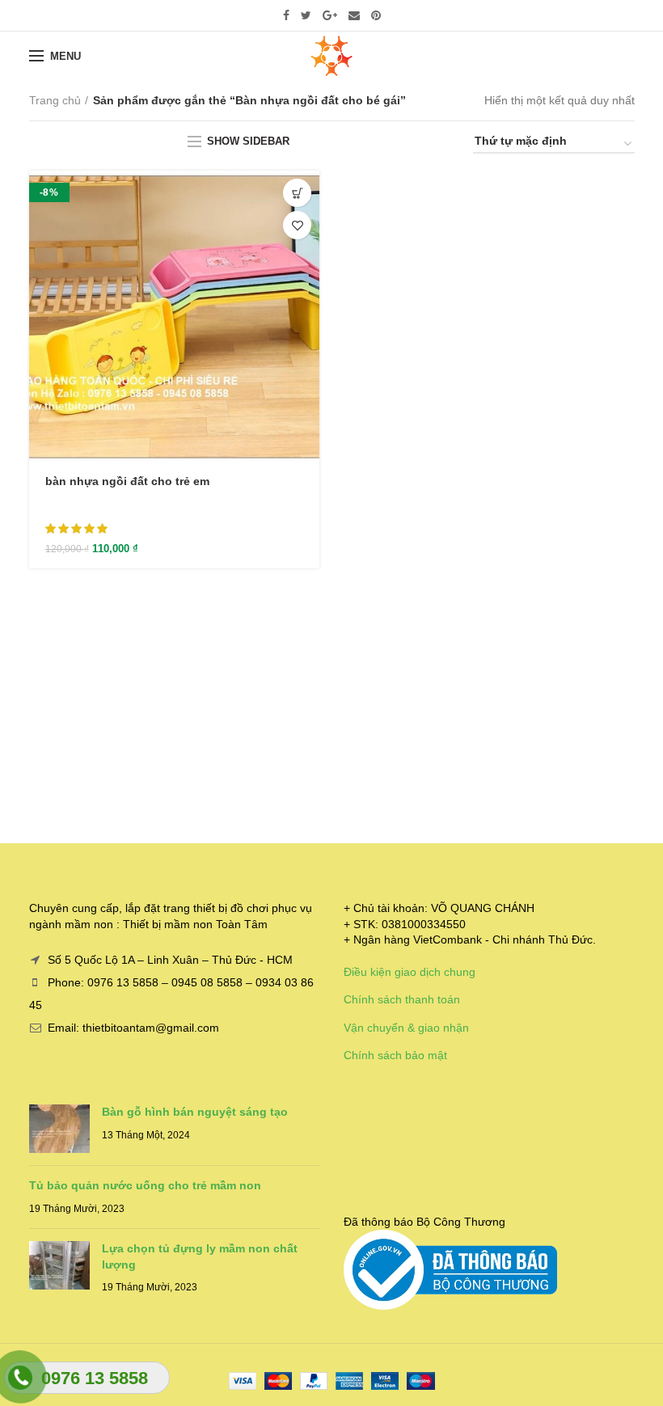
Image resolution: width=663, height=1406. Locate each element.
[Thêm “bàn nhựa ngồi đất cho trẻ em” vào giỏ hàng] (297, 193)
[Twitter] (306, 15)
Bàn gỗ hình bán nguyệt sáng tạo (195, 1111)
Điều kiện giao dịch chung (409, 971)
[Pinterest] (375, 15)
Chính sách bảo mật (395, 1055)
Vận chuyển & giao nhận (406, 1027)
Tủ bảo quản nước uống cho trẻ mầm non (145, 1185)
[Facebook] (286, 15)
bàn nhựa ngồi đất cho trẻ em (127, 481)
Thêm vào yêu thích (297, 225)
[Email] (354, 15)
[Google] (330, 15)
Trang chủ (55, 100)
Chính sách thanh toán (402, 999)
